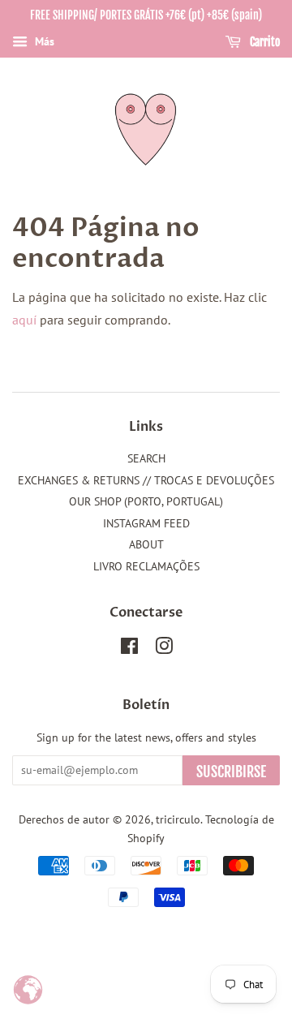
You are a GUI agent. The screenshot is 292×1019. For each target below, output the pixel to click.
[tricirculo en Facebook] (129, 649)
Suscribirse (231, 771)
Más (43, 41)
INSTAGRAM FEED (146, 523)
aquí (24, 320)
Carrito (263, 42)
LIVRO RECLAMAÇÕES (146, 566)
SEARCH (146, 458)
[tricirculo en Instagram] (164, 649)
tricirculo (178, 819)
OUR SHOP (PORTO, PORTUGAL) (146, 501)
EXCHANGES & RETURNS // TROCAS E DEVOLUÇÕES (146, 480)
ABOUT (146, 544)
